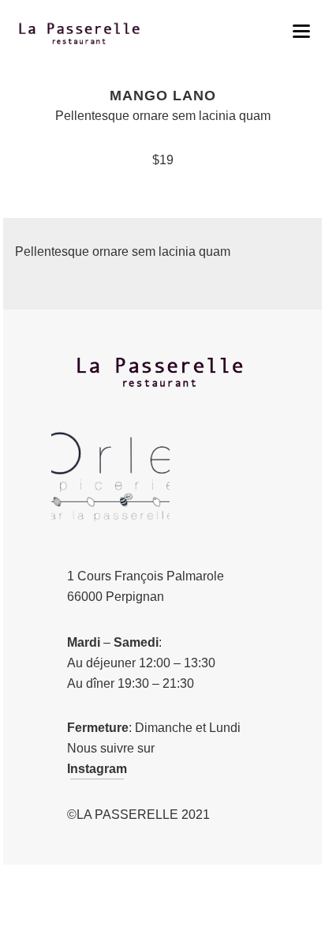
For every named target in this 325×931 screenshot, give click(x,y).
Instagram (97, 768)
